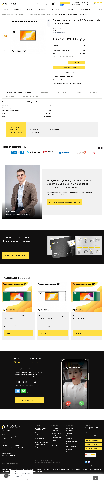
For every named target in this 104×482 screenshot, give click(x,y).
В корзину (77, 62)
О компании (41, 9)
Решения (16, 9)
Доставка (61, 92)
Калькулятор (71, 452)
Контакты (99, 9)
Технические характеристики (18, 92)
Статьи (69, 438)
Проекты (54, 428)
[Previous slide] (5, 22)
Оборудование (71, 441)
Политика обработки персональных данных (47, 462)
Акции (53, 440)
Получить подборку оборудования (62, 202)
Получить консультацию (69, 67)
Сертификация (33, 129)
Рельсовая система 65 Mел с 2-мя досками (18, 317)
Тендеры (54, 445)
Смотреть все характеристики (62, 56)
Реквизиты (55, 431)
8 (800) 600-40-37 (26, 382)
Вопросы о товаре (30, 96)
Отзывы (93, 92)
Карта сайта (56, 437)
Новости (69, 436)
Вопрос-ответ (71, 446)
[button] (99, 148)
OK (95, 478)
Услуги (29, 9)
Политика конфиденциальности (44, 460)
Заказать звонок (65, 2)
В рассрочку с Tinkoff (69, 72)
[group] (30, 36)
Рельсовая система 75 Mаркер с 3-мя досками (52, 317)
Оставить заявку (92, 440)
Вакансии (55, 443)
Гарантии (10, 96)
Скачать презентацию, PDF (14, 255)
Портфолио (55, 9)
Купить (8, 333)
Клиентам (70, 9)
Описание (44, 92)
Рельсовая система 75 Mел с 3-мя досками (87, 317)
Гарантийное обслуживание (56, 434)
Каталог (4, 9)
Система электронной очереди (39, 438)
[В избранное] (48, 21)
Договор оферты (90, 465)
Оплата (78, 92)
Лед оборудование (40, 433)
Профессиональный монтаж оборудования (67, 83)
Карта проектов (85, 9)
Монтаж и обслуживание (36, 127)
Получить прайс (92, 448)
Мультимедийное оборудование (41, 443)
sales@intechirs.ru (91, 435)
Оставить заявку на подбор (28, 400)
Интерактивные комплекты (40, 429)
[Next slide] (5, 51)
